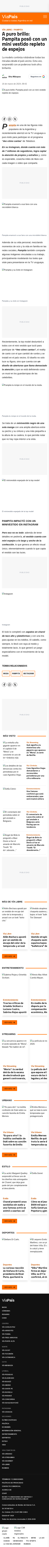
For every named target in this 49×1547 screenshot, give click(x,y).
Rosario (5, 1314)
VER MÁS (8, 956)
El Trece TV (23, 1538)
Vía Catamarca (8, 1357)
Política (5, 1423)
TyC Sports (31, 1541)
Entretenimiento (9, 1434)
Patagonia (6, 1408)
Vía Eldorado (8, 1378)
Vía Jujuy (6, 1350)
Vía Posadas (7, 1374)
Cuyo (4, 1362)
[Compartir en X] (15, 119)
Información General (11, 1431)
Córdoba (6, 1311)
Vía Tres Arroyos (10, 1338)
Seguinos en (36, 77)
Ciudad (7, 1541)
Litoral (5, 1371)
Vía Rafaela (7, 1392)
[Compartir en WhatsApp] (9, 119)
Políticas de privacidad (12, 1483)
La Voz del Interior (12, 1544)
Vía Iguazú (6, 1382)
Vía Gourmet (7, 1461)
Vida (4, 1445)
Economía (6, 1427)
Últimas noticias (9, 1420)
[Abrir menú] (45, 16)
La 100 (41, 1538)
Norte (5, 1347)
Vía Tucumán (7, 1354)
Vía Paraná (7, 1396)
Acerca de (7, 1490)
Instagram (28, 673)
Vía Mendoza (7, 1365)
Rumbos (5, 1468)
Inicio (4, 1307)
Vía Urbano (7, 1454)
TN (14, 1538)
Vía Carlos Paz (8, 1327)
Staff (4, 1493)
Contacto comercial (11, 1486)
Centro (5, 1323)
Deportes (6, 1438)
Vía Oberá (6, 1385)
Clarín (7, 1538)
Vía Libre (7, 30)
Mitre (33, 1538)
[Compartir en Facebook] (4, 119)
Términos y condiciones (12, 1479)
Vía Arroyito (7, 1330)
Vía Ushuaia (7, 1412)
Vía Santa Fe (7, 1389)
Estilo (5, 1441)
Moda (6, 673)
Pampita (18, 30)
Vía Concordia (8, 1399)
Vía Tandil (6, 1334)
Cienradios (18, 1541)
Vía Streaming (8, 1457)
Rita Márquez (15, 76)
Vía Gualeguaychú (10, 1403)
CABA (4, 1318)
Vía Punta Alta (8, 1341)
